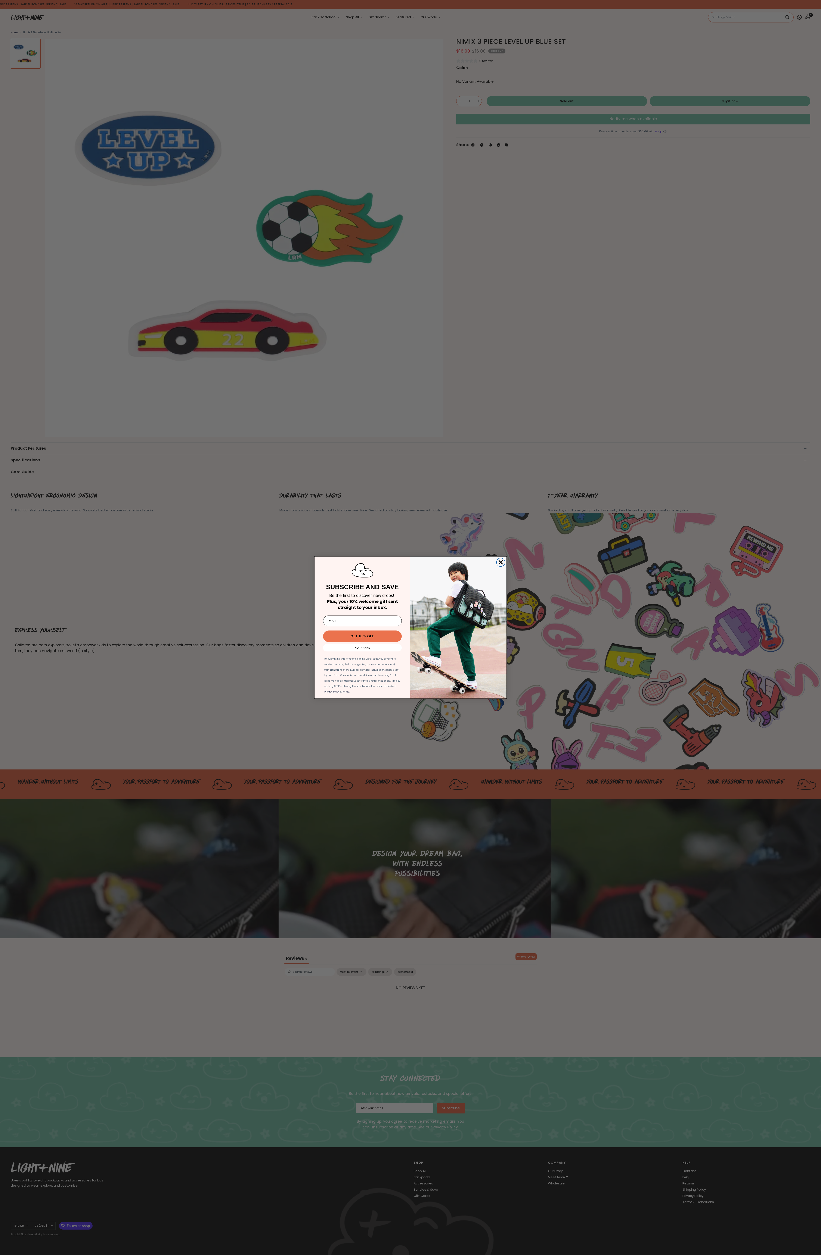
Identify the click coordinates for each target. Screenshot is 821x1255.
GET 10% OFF (362, 636)
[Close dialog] (500, 562)
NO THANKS (362, 647)
